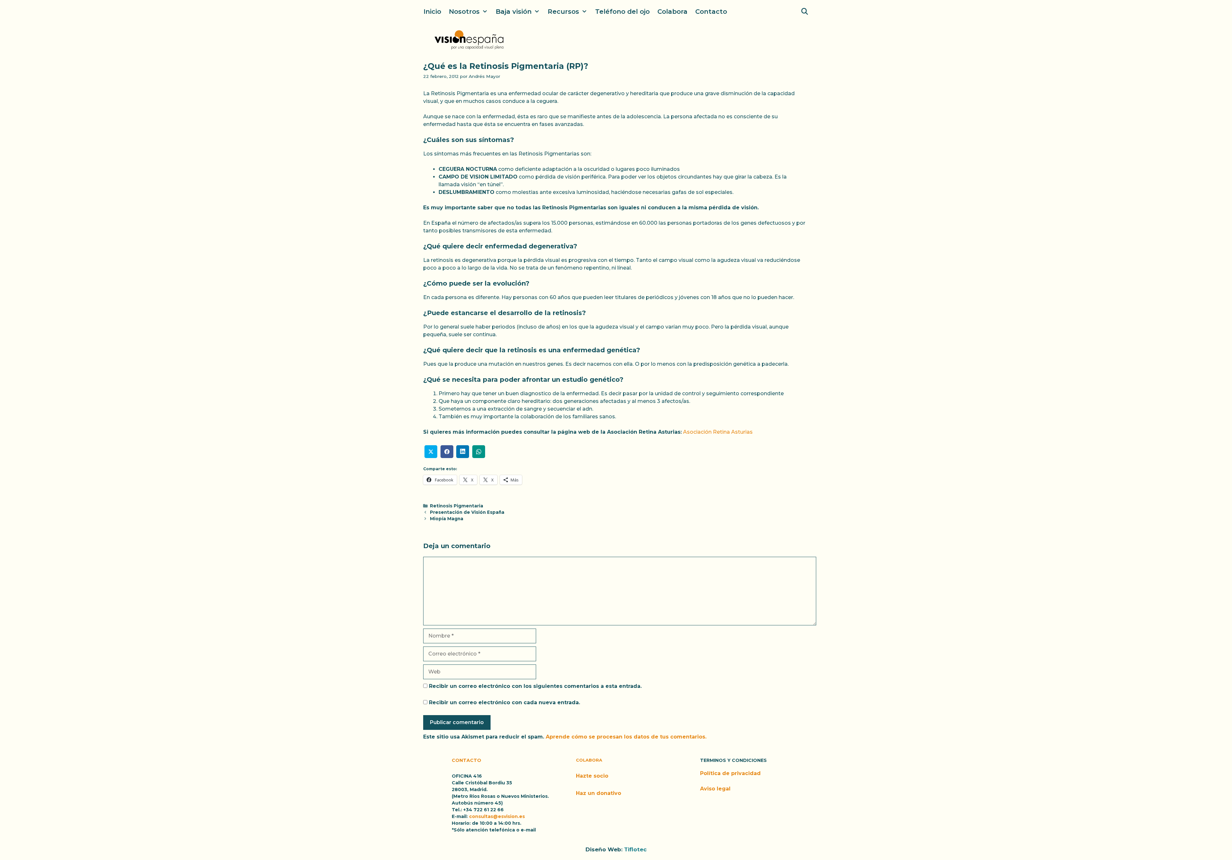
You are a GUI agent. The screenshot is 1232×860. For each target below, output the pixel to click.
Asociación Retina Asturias (717, 432)
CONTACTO (466, 760)
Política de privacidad (730, 773)
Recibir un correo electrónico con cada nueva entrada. (504, 702)
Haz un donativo (598, 793)
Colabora (672, 11)
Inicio (432, 11)
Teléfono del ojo (622, 11)
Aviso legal (715, 789)
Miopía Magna (446, 518)
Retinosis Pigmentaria (456, 505)
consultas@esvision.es (497, 816)
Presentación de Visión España (467, 512)
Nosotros (464, 11)
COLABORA (589, 760)
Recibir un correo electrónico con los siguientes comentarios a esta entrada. (535, 686)
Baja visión (514, 11)
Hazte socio (592, 776)
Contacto (711, 11)
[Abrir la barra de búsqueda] (805, 11)
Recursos (563, 11)
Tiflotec (635, 849)
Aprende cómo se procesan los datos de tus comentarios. (626, 737)
